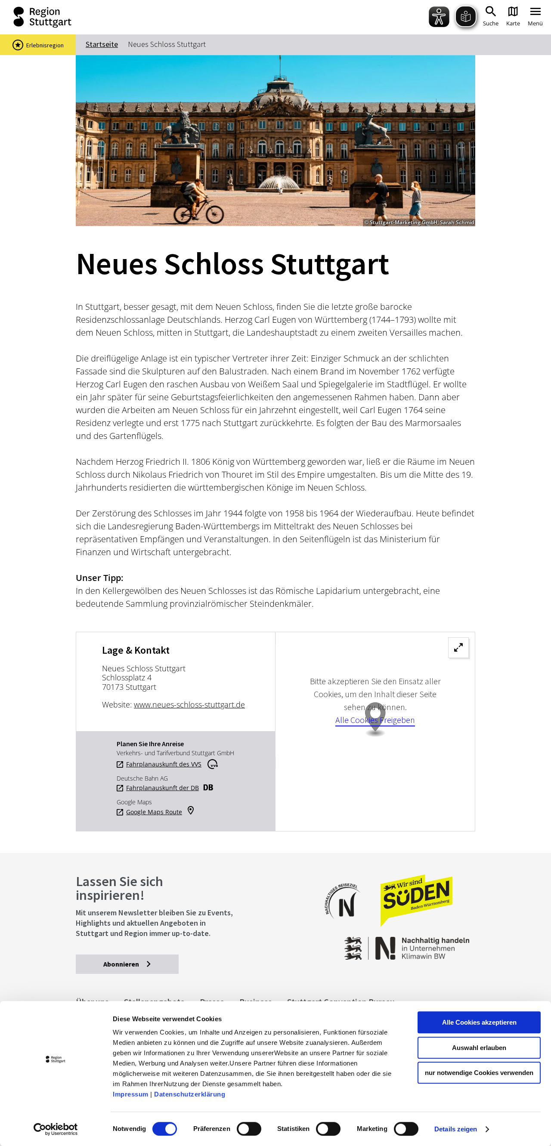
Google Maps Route (154, 812)
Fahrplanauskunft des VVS (163, 764)
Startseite (102, 44)
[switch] (249, 1129)
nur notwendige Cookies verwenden (479, 1072)
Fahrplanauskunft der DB (162, 788)
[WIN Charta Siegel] (430, 944)
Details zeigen (455, 1129)
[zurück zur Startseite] (34, 17)
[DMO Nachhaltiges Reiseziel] (347, 924)
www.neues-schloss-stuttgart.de (189, 704)
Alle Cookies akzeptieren (479, 1022)
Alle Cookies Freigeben (375, 719)
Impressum (131, 1094)
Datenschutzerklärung (189, 1094)
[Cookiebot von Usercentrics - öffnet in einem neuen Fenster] (55, 1129)
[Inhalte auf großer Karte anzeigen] (375, 731)
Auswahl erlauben (479, 1047)
